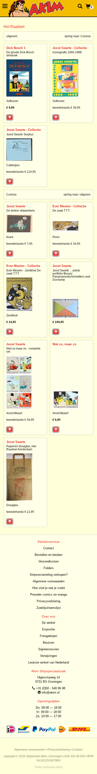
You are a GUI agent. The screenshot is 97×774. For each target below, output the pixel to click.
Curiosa (86, 36)
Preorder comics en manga (48, 594)
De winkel (48, 622)
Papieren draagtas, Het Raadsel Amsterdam (21, 448)
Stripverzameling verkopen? (49, 574)
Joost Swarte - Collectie (70, 48)
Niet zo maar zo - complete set (23, 350)
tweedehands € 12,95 (20, 511)
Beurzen (48, 642)
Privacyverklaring (48, 601)
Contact (48, 548)
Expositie (48, 629)
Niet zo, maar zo (64, 344)
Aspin (59, 767)
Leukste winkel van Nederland (48, 662)
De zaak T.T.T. (61, 210)
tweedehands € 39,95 (66, 107)
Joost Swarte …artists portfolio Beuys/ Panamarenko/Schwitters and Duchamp (71, 275)
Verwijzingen (48, 656)
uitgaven (85, 194)
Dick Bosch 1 (15, 48)
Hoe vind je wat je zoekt (48, 588)
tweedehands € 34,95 (66, 243)
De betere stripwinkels (20, 210)
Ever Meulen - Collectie (69, 206)
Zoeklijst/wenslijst (48, 608)
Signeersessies (48, 649)
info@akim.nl (51, 692)
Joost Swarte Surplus (19, 134)
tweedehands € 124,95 (21, 171)
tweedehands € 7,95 (19, 243)
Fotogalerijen (48, 636)
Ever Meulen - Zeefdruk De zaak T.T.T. (23, 272)
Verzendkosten (48, 561)
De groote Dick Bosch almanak (20, 54)
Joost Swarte (15, 206)
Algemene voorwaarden (49, 581)
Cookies (77, 749)
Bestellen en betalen (48, 555)
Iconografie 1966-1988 (67, 52)
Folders (49, 568)
